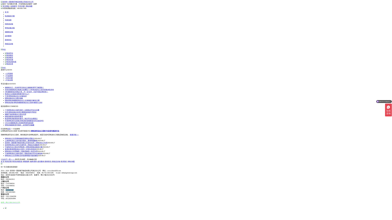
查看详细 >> (74, 135)
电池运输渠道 (17, 161)
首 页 (7, 12)
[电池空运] (9, 53)
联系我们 (64, 161)
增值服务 (26, 161)
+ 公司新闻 (9, 73)
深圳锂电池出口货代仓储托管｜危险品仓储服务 (22, 145)
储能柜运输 (9, 32)
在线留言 (14, 6)
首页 (9, 129)
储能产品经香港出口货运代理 (15, 114)
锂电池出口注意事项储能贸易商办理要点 (19, 138)
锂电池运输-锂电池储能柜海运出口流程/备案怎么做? (23, 102)
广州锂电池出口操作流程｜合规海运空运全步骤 (22, 110)
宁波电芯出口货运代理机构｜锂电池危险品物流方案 (23, 147)
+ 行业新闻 (9, 76)
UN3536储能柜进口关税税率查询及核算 (19, 123)
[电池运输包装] (10, 62)
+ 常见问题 (9, 78)
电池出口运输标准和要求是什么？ (17, 94)
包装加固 (8, 20)
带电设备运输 (10, 28)
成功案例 (8, 36)
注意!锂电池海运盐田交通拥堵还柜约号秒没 (20, 112)
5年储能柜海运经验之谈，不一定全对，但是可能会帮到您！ (26, 92)
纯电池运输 (9, 24)
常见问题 (21, 6)
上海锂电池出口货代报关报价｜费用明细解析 (21, 140)
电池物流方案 (10, 16)
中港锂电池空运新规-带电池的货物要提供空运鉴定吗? (24, 121)
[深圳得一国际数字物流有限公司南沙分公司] (17, 2)
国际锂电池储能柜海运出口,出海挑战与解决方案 (22, 100)
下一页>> (9, 159)
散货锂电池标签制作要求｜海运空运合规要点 (21, 118)
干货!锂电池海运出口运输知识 (16, 96)
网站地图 (29, 6)
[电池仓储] (9, 59)
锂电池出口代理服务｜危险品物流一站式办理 (21, 151)
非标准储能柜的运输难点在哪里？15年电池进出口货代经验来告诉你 (29, 90)
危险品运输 (9, 44)
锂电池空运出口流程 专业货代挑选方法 (45, 131)
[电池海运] (9, 55)
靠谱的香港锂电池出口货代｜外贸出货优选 (20, 149)
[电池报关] (9, 57)
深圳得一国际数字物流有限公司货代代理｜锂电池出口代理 (26, 143)
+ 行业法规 (9, 80)
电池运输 (8, 161)
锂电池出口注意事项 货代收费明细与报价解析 (21, 155)
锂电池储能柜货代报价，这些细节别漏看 (19, 125)
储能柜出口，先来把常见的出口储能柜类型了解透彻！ (24, 87)
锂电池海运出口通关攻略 (14, 98)
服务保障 (33, 161)
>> (13, 159)
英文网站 (5, 6)
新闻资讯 (8, 40)
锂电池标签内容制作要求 (14, 116)
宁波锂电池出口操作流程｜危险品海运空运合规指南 (23, 153)
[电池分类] (9, 64)
